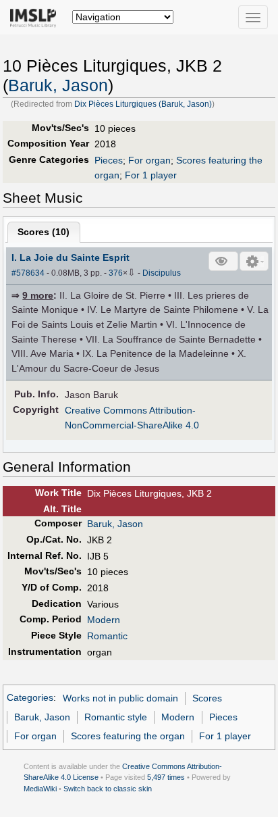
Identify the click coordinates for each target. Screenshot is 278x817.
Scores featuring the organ (128, 736)
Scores (207, 698)
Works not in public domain (120, 698)
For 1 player (151, 175)
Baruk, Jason (58, 85)
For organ (149, 160)
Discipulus (161, 273)
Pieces (108, 160)
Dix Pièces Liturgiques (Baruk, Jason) (143, 104)
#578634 (28, 273)
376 (116, 273)
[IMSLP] (36, 17)
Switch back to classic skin (107, 789)
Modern (103, 619)
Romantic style (115, 717)
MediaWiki (40, 789)
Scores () (44, 231)
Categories (30, 698)
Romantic (107, 635)
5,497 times (166, 777)
